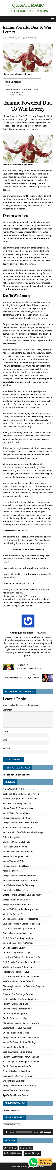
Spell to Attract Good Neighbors (17, 1052)
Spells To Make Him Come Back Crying (20, 999)
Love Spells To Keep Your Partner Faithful (21, 957)
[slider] (48, 1131)
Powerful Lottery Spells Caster (16, 1003)
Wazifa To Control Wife (13, 861)
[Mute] (41, 1132)
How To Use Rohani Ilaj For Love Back (20, 880)
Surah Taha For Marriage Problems (18, 827)
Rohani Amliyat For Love (14, 837)
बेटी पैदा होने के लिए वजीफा (12, 1153)
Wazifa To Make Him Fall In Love (18, 842)
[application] (28, 1132)
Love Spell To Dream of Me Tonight (19, 928)
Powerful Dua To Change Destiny (18, 994)
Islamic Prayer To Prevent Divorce (18, 808)
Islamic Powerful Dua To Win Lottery (22, 89)
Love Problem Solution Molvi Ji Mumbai (21, 976)
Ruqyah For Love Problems (15, 846)
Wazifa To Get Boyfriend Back (16, 813)
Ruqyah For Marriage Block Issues (18, 933)
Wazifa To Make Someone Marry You (19, 875)
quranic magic (31, 37)
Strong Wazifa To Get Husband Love (19, 789)
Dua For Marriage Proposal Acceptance (20, 918)
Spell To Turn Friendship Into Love (18, 938)
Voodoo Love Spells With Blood (17, 1008)
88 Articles (41, 632)
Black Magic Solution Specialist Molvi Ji (21, 1023)
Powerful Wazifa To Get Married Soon (20, 798)
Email (6, 740)
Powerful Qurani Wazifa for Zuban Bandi (21, 1056)
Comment (7, 709)
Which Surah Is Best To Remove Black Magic (23, 832)
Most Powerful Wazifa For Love (17, 803)
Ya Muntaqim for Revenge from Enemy (21, 1061)
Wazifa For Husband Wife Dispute (18, 967)
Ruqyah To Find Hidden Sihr (15, 890)
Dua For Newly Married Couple (17, 952)
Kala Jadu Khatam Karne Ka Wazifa (18, 981)
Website (6, 748)
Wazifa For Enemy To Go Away (16, 899)
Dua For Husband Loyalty (14, 947)
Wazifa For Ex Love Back (14, 914)
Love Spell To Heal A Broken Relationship (21, 923)
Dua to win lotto (16, 92)
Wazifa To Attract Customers (16, 1090)
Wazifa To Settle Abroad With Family (19, 1085)
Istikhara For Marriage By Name (17, 818)
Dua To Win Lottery (20, 95)
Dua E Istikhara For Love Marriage (18, 943)
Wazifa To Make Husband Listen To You (20, 822)
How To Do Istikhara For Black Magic (19, 885)
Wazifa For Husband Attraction (17, 904)
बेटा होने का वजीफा (26, 1148)
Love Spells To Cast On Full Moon (18, 1076)
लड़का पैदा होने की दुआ (32, 1153)
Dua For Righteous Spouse (15, 1013)
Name (6, 731)
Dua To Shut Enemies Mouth (16, 1032)
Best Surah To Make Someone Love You (21, 794)
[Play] (6, 1132)
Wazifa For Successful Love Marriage (19, 1042)
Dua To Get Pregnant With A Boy (17, 1066)
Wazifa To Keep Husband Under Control (21, 1037)
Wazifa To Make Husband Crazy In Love (20, 909)
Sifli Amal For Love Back (14, 1080)
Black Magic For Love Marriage (17, 1027)
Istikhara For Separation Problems (18, 851)
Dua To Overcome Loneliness (16, 1018)
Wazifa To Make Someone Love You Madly (22, 894)
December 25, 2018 (13, 37)
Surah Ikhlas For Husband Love (16, 1071)
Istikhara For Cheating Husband (17, 866)
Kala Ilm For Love (11, 870)
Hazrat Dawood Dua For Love (16, 971)
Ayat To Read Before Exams (15, 1095)
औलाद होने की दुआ (10, 1148)
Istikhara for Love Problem (15, 1047)
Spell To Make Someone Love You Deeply (22, 962)
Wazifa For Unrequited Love (15, 856)
